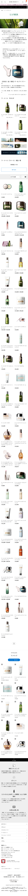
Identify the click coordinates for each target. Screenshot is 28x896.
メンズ (24, 7)
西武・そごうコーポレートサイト (7, 849)
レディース (20, 7)
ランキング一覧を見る (13, 660)
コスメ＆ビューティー (4, 7)
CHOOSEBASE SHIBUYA (5, 854)
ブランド (3, 827)
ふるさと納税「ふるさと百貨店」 (7, 855)
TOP (2, 10)
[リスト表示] (22, 176)
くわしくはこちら (5, 802)
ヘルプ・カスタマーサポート (6, 868)
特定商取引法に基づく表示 (9, 876)
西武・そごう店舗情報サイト (6, 847)
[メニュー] (1, 2)
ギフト (16, 7)
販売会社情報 (16, 875)
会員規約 (9, 875)
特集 (2, 838)
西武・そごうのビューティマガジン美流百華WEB (10, 850)
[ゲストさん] (22, 2)
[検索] (5, 2)
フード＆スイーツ (11, 7)
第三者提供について (20, 876)
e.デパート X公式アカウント (6, 857)
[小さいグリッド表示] (25, 176)
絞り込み (14, 169)
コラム (2, 841)
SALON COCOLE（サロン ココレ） (7, 852)
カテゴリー (4, 824)
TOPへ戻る (14, 760)
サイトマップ (17, 868)
